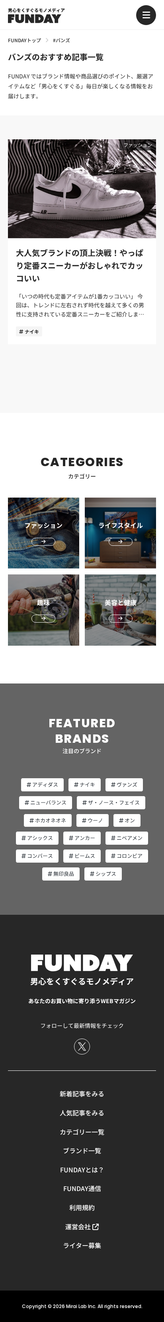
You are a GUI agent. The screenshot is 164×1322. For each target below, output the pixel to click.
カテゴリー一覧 (82, 1131)
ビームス (84, 855)
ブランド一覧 (82, 1150)
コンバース (40, 855)
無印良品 (63, 873)
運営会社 (78, 1226)
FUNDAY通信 (82, 1188)
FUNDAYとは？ (82, 1169)
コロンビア (130, 855)
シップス (106, 873)
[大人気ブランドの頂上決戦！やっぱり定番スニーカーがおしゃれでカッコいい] (82, 242)
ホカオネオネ (50, 820)
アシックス (40, 838)
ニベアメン (130, 838)
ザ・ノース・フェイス (114, 802)
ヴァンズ (127, 784)
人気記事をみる (82, 1112)
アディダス (45, 784)
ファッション (137, 144)
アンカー (84, 838)
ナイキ (32, 331)
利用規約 (82, 1207)
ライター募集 (82, 1245)
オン (130, 820)
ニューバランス (48, 802)
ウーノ (95, 820)
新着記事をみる (82, 1093)
